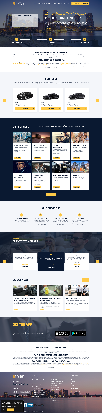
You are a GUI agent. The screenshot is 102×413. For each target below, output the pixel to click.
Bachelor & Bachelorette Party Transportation (39, 380)
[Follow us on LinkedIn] (24, 384)
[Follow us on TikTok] (27, 384)
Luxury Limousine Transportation (19, 176)
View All (85, 280)
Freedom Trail (42, 62)
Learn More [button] (13, 406)
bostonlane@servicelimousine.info (69, 364)
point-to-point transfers (42, 64)
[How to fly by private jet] (77, 290)
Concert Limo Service (37, 388)
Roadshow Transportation (57, 391)
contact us (43, 364)
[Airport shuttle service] (22, 137)
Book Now (85, 3)
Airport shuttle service (21, 146)
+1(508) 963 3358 (51, 364)
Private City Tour (78, 175)
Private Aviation (54, 385)
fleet (73, 23)
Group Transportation (79, 146)
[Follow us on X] (16, 384)
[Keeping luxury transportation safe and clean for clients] (51, 290)
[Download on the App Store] (62, 333)
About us (73, 379)
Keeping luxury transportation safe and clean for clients (50, 299)
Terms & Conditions (85, 411)
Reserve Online (25, 108)
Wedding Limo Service (56, 398)
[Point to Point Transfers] (61, 167)
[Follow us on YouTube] (21, 384)
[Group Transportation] (80, 137)
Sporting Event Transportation (58, 396)
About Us (16, 366)
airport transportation (66, 63)
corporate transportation (19, 63)
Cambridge (71, 66)
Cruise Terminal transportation (39, 392)
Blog (72, 383)
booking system (84, 363)
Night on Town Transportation (58, 381)
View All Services (51, 194)
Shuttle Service (54, 395)
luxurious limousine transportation (68, 64)
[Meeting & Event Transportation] (41, 167)
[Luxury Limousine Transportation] (22, 167)
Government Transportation (38, 394)
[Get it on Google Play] (78, 333)
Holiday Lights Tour (36, 398)
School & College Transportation (58, 393)
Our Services (48, 28)
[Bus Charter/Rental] (41, 137)
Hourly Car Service (36, 400)
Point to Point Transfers (60, 175)
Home (72, 377)
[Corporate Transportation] (61, 137)
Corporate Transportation (57, 146)
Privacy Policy (77, 411)
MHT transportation (80, 349)
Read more (16, 309)
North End (51, 66)
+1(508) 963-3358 (76, 3)
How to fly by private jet (73, 298)
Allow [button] (10, 409)
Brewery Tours (35, 383)
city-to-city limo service (53, 64)
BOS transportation (56, 349)
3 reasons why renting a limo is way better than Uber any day (24, 299)
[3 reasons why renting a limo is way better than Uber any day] (25, 290)
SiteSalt (42, 411)
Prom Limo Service (55, 389)
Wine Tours (53, 400)
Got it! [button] (4, 409)
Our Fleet (73, 381)
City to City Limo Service (37, 386)
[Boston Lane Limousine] (18, 3)
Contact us (73, 385)
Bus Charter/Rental (39, 146)
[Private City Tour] (80, 167)
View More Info (17, 157)
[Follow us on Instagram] (19, 384)
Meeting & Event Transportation (38, 176)
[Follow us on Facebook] (14, 384)
